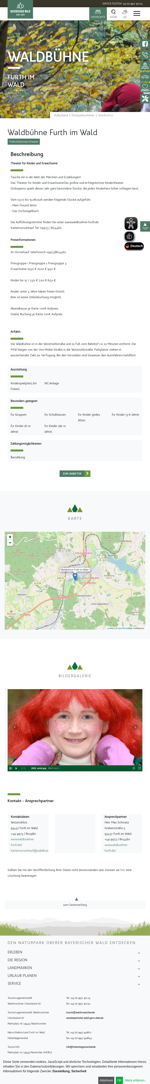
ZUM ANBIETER (72, 473)
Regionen (77, 109)
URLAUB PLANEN (22, 975)
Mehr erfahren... (136, 1080)
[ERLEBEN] (138, 953)
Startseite (60, 109)
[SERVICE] (138, 984)
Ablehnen (106, 1080)
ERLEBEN (135, 109)
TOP (145, 228)
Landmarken (20, 967)
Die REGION (17, 960)
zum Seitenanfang (75, 905)
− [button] (10, 542)
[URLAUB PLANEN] (138, 977)
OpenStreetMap (124, 628)
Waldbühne (105, 115)
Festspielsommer (83, 115)
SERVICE (14, 983)
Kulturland (61, 115)
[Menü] (136, 13)
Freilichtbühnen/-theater (23, 141)
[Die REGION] (138, 961)
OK (119, 1080)
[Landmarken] (138, 969)
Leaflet (110, 628)
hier (122, 870)
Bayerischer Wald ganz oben (106, 109)
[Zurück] (87, 473)
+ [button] (10, 536)
